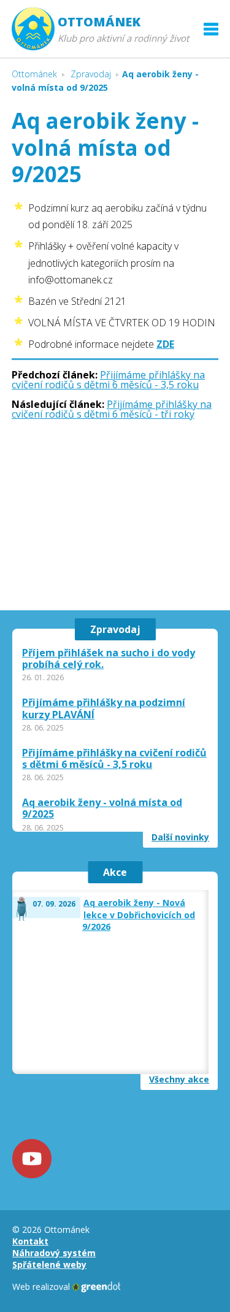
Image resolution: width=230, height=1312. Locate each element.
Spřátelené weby (49, 1264)
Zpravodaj (115, 629)
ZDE (165, 344)
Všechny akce (179, 1079)
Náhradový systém (54, 1253)
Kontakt (30, 1241)
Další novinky (180, 837)
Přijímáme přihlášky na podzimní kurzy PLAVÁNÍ (103, 708)
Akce (115, 872)
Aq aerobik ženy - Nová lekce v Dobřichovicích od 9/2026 (138, 914)
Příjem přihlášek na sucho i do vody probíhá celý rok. (108, 658)
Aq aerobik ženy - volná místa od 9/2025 (102, 808)
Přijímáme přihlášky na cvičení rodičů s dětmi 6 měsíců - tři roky (112, 409)
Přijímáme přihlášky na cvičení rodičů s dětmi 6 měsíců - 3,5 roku (108, 379)
